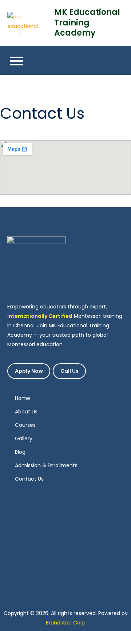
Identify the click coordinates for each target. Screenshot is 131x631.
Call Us (69, 371)
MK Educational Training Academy (87, 23)
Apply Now (29, 371)
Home (22, 398)
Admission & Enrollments (46, 465)
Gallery (23, 438)
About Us (26, 411)
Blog (20, 452)
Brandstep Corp (66, 622)
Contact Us (29, 478)
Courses (25, 425)
